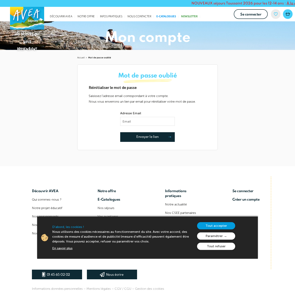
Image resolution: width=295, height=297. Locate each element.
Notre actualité (176, 204)
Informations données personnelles (57, 289)
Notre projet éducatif (47, 208)
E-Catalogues (166, 16)
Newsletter (189, 16)
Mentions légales (98, 289)
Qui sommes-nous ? (46, 199)
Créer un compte (246, 199)
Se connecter (250, 14)
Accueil (81, 57)
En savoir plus (62, 248)
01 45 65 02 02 (58, 274)
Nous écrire (115, 274)
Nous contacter (139, 16)
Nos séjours (106, 208)
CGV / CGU (123, 289)
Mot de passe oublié (99, 57)
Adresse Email (130, 113)
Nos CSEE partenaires (180, 213)
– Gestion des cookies (148, 289)
